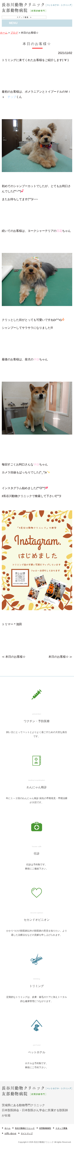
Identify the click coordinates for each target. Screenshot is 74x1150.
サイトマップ (27, 1133)
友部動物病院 (45, 1128)
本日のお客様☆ (15, 656)
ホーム (7, 1128)
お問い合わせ (10, 1133)
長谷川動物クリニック (25, 1128)
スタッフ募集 (61, 1128)
